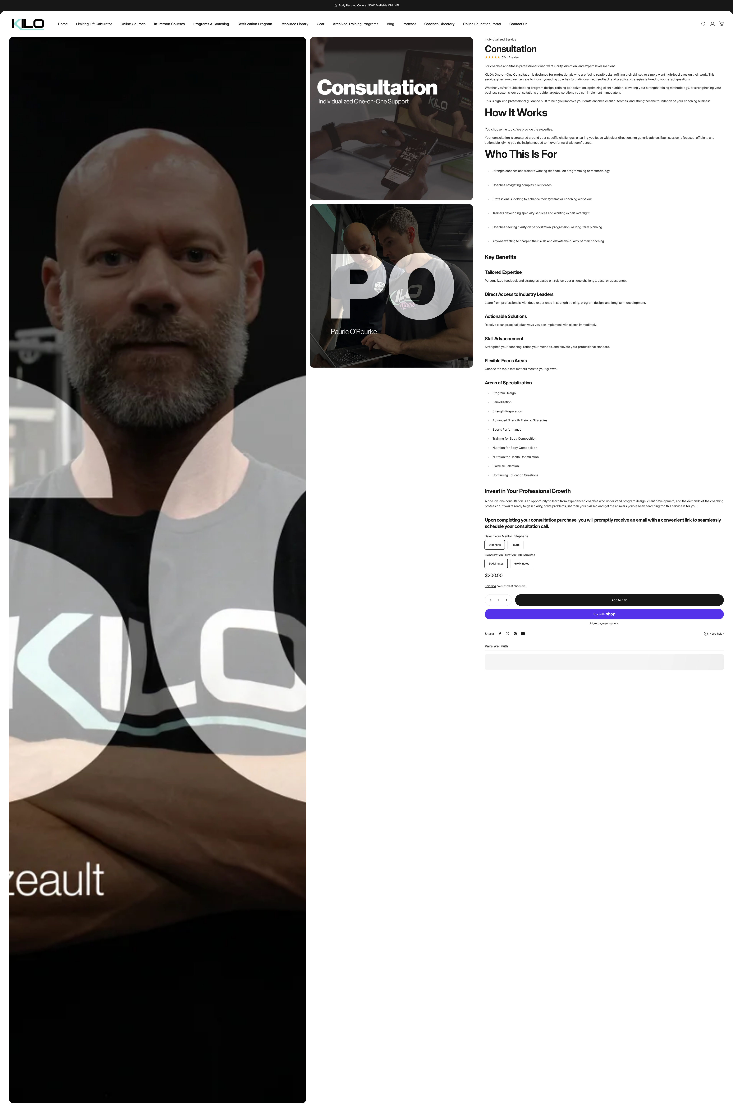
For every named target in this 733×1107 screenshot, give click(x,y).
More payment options (604, 623)
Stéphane (495, 544)
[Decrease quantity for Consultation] (489, 600)
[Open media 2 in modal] (157, 570)
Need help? (716, 633)
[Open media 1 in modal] (391, 119)
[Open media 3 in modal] (391, 286)
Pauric (515, 544)
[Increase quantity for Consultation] (507, 600)
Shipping (490, 586)
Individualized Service (500, 39)
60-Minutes (521, 563)
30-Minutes (496, 563)
